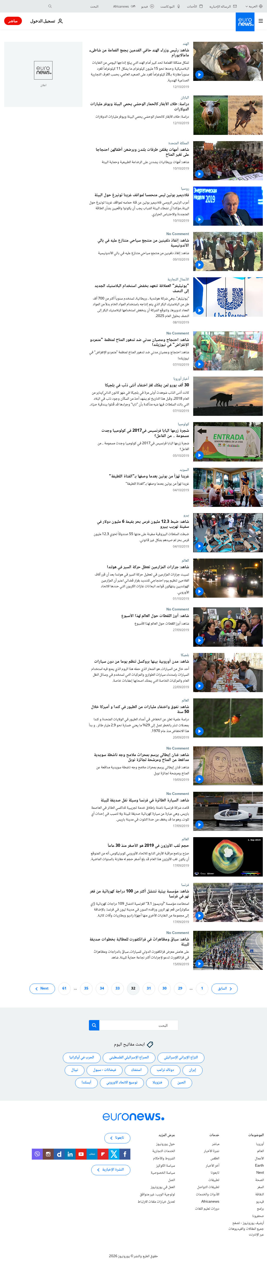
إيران (192, 1070)
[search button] (50, 6)
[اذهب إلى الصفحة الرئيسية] (245, 22)
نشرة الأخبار (211, 1151)
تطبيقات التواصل (208, 1187)
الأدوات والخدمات (207, 1194)
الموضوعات (256, 1135)
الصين (181, 1083)
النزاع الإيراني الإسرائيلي (181, 1057)
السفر (260, 1187)
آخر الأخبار (212, 1165)
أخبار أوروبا (181, 379)
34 (102, 988)
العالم (185, 561)
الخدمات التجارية (163, 1151)
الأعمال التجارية (178, 279)
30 (164, 988)
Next (44, 988)
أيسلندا (86, 1083)
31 (149, 988)
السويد (184, 470)
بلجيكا (185, 655)
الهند (186, 44)
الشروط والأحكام (164, 1158)
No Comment (177, 234)
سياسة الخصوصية (163, 1173)
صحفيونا (258, 1216)
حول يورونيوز (165, 1144)
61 (64, 988)
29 (180, 988)
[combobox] (76, 6)
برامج (260, 1209)
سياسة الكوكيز (165, 1165)
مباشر (13, 21)
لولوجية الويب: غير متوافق (157, 1194)
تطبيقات (213, 1180)
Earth (259, 1165)
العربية (253, 6)
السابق (222, 988)
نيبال (74, 1070)
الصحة (259, 1180)
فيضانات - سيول (104, 1070)
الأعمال (259, 1158)
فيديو (260, 1201)
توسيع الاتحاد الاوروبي (121, 1083)
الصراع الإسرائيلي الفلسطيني (129, 1057)
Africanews (210, 1201)
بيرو (186, 515)
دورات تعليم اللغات (207, 1209)
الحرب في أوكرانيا (81, 1057)
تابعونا (215, 1173)
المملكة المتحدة (178, 143)
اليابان (185, 97)
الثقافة (259, 1194)
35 (86, 988)
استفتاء (136, 1070)
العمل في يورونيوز (163, 1187)
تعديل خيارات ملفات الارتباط (156, 1201)
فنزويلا (157, 1083)
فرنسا (185, 885)
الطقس (214, 1158)
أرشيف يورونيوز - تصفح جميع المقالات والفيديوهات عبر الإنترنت (246, 1229)
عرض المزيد (167, 1135)
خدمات (214, 1135)
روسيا (185, 189)
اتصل (171, 1180)
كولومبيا (183, 424)
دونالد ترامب (165, 1070)
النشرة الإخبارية (113, 1170)
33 (118, 988)
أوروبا (260, 1144)
